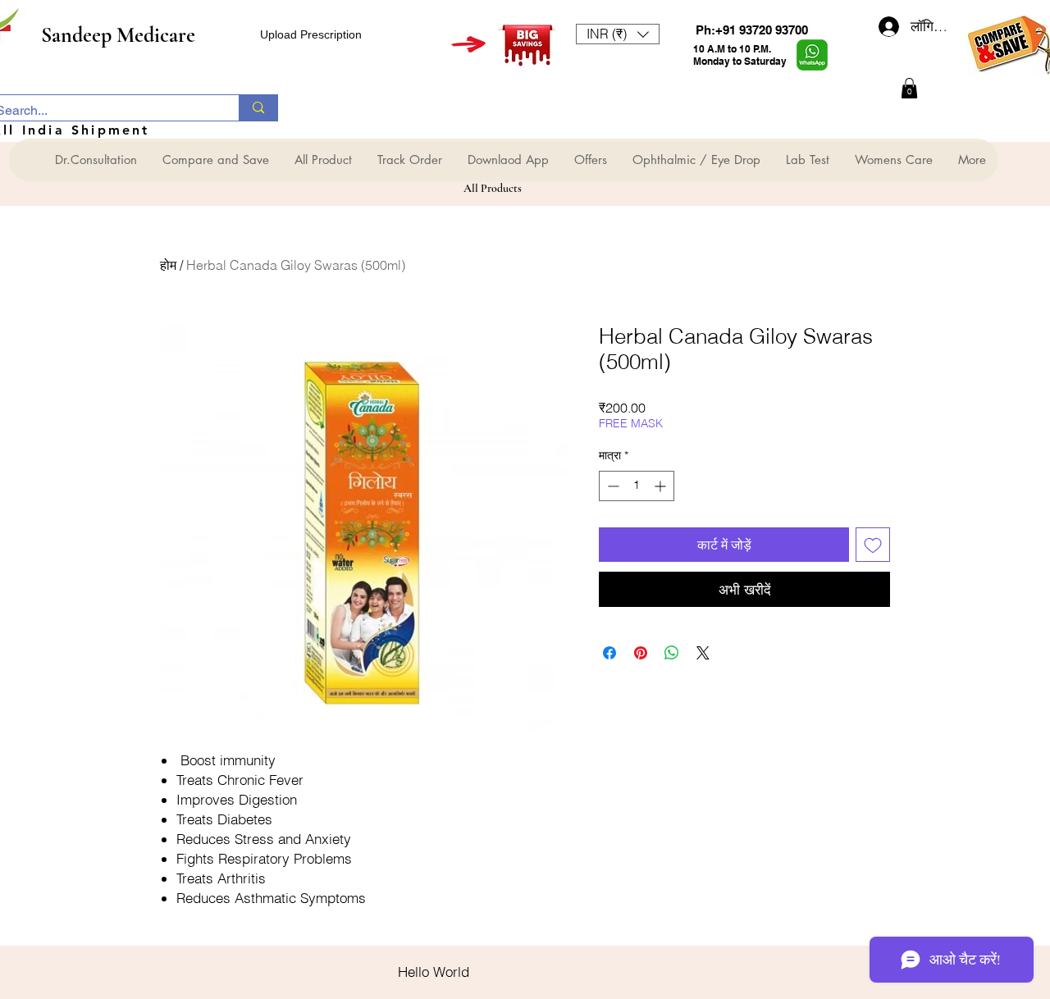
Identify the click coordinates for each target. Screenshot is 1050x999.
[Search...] (258, 108)
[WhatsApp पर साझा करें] (672, 653)
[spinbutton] (636, 486)
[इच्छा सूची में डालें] (873, 544)
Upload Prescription (311, 34)
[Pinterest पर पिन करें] (641, 653)
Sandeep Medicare (118, 35)
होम (168, 265)
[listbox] (618, 34)
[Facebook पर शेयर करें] (609, 653)
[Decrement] (611, 486)
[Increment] (661, 486)
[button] (618, 34)
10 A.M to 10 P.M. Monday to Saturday (740, 55)
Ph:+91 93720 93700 (752, 30)
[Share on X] (703, 653)
